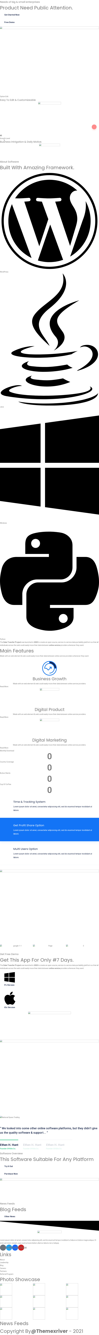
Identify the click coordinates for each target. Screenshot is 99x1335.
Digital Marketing (49, 740)
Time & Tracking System (29, 802)
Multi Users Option (25, 849)
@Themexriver (49, 1331)
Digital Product (49, 709)
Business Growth (49, 679)
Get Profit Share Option (28, 825)
